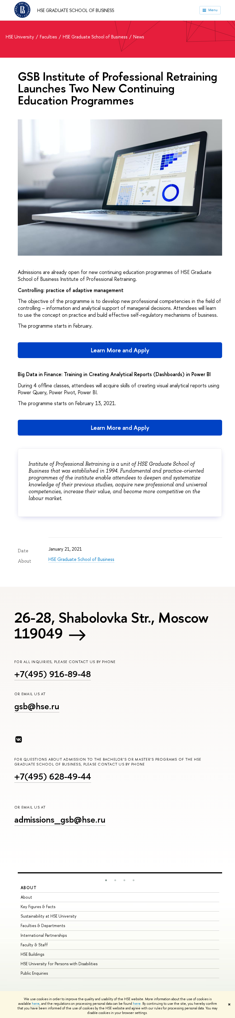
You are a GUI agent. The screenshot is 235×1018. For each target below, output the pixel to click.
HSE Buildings (32, 954)
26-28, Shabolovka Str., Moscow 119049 (111, 625)
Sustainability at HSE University (49, 916)
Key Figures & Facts (38, 906)
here (36, 1003)
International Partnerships (44, 935)
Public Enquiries (34, 973)
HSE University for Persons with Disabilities (59, 963)
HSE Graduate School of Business (75, 10)
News (138, 37)
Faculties (49, 37)
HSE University (20, 37)
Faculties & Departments (43, 925)
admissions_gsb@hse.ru (59, 819)
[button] (106, 880)
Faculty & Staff (34, 944)
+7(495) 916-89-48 (52, 674)
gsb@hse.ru (36, 706)
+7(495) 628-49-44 (52, 776)
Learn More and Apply (120, 350)
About (29, 887)
